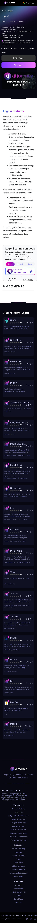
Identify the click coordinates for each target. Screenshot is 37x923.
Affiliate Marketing (18, 849)
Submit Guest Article (19, 892)
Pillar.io (13, 723)
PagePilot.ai (16, 465)
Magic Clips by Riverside (17, 443)
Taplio (13, 572)
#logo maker (13, 541)
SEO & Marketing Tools (18, 840)
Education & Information (18, 833)
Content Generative (18, 855)
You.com (14, 616)
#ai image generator (9, 351)
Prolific (13, 638)
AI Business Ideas (18, 866)
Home (3, 11)
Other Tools (19, 812)
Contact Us (18, 885)
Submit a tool (18, 888)
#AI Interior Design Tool (23, 562)
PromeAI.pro (16, 550)
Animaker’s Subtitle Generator (19, 402)
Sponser (18, 895)
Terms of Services (18, 919)
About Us (18, 902)
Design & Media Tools (18, 823)
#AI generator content (10, 455)
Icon (12, 508)
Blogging (18, 852)
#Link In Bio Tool (9, 735)
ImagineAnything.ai (19, 422)
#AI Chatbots (25, 605)
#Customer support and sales (12, 477)
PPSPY (14, 382)
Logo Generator (18, 27)
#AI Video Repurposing (10, 519)
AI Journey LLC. (18, 915)
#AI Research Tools (9, 628)
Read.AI (14, 659)
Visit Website (19, 58)
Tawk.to (14, 593)
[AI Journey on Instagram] (27, 919)
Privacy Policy (5, 919)
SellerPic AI (16, 340)
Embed (23, 48)
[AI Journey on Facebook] (31, 919)
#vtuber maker (22, 541)
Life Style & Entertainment (19, 836)
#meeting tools (8, 692)
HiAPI (13, 320)
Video (18, 859)
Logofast (14, 702)
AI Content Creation (18, 869)
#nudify (6, 541)
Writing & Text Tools (18, 819)
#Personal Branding (9, 584)
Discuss (6, 48)
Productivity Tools (18, 809)
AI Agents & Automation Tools (18, 816)
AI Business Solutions (18, 830)
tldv (12, 681)
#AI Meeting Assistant (10, 671)
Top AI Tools (18, 862)
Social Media (18, 876)
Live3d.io (14, 529)
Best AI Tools (18, 899)
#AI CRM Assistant (9, 607)
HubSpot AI (15, 488)
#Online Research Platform (11, 649)
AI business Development (18, 873)
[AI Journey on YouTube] (35, 919)
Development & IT (18, 826)
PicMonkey (15, 361)
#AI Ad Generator (22, 478)
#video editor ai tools (24, 455)
